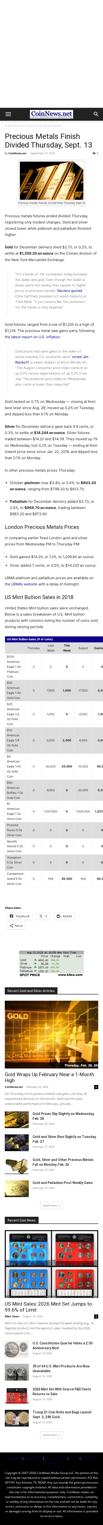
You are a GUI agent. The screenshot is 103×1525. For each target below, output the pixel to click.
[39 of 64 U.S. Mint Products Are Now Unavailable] (17, 1372)
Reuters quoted (69, 291)
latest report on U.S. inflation (35, 337)
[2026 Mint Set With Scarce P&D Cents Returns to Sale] (17, 1395)
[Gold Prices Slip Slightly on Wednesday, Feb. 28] (17, 1119)
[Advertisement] (51, 53)
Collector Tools (56, 1458)
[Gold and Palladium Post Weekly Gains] (17, 1188)
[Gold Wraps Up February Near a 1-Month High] (51, 1034)
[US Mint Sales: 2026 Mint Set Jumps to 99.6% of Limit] (51, 1264)
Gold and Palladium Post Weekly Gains (63, 1183)
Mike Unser (12, 1316)
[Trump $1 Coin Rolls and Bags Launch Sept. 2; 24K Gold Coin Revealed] (17, 1418)
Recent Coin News (22, 1220)
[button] (8, 114)
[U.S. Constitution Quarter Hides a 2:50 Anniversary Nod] (17, 1349)
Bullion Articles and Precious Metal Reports (33, 126)
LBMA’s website (24, 584)
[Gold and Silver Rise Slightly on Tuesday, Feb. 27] (17, 1142)
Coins (74, 1458)
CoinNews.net (17, 153)
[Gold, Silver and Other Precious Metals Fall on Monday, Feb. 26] (17, 1165)
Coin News (13, 1458)
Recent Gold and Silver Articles (31, 991)
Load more (50, 1205)
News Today (33, 1458)
